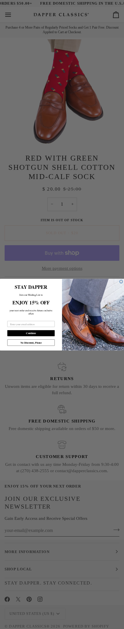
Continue (31, 333)
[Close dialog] (121, 281)
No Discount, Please (31, 342)
